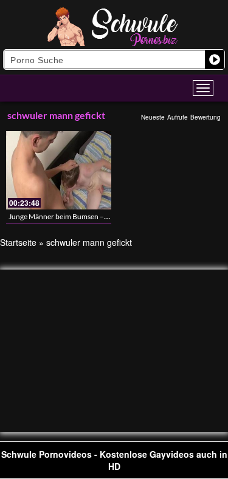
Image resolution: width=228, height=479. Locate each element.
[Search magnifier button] (214, 59)
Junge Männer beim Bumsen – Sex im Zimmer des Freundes (102, 216)
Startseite (18, 242)
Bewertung (205, 117)
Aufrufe (177, 117)
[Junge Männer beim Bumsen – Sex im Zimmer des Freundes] (58, 170)
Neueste (153, 117)
